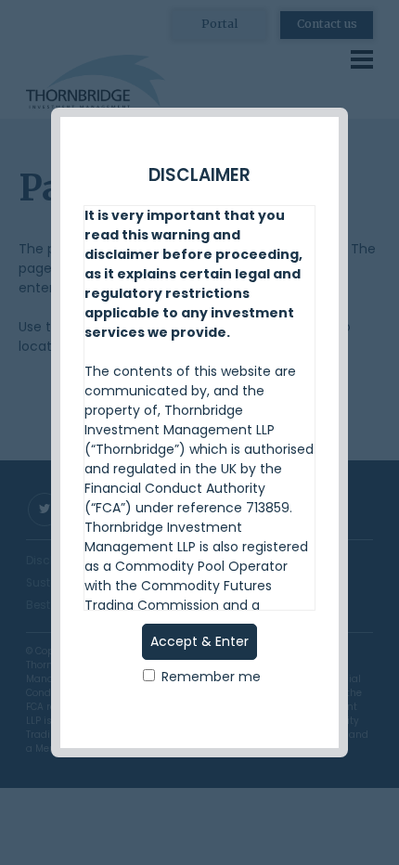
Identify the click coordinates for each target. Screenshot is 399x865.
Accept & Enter (199, 641)
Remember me (209, 676)
